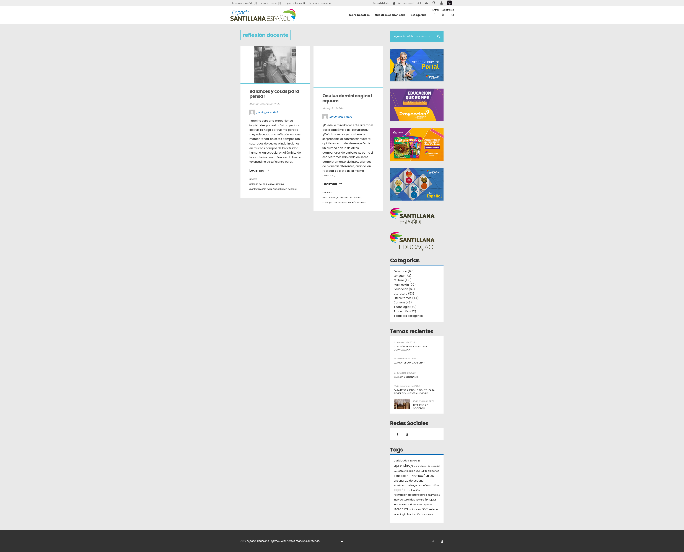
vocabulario (428, 514)
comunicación (406, 471)
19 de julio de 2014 (333, 108)
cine (396, 471)
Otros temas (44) (406, 298)
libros (419, 504)
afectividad (415, 461)
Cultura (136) (403, 280)
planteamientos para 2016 (263, 188)
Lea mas (256, 170)
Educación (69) (404, 289)
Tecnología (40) (405, 307)
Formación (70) (405, 285)
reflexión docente (287, 188)
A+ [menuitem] (419, 3)
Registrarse (447, 10)
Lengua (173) (402, 276)
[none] (433, 3)
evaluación (413, 490)
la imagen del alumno (349, 197)
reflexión (434, 509)
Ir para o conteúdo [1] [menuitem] (244, 3)
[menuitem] (271, 3)
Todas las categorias (408, 316)
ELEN (411, 476)
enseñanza (424, 475)
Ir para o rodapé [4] (320, 3)
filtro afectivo (329, 197)
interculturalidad (404, 499)
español (400, 490)
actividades (401, 460)
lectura (420, 499)
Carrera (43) (403, 302)
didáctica (433, 471)
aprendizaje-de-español (427, 466)
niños (425, 509)
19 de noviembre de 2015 (264, 104)
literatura (401, 509)
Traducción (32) (405, 311)
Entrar (435, 10)
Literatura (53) (404, 294)
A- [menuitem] (426, 3)
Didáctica (327, 192)
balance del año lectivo (262, 183)
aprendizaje (403, 465)
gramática (434, 494)
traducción (414, 514)
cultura (421, 470)
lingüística (427, 504)
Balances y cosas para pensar (274, 93)
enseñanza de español (409, 481)
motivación (415, 509)
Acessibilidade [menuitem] (381, 3)
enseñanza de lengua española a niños (416, 485)
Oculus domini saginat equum (347, 98)
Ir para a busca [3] (295, 3)
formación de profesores (410, 495)
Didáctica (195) (404, 271)
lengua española (405, 504)
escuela (280, 183)
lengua (430, 499)
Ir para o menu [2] (271, 3)
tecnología (400, 514)
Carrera (253, 178)
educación (401, 476)
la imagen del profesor (334, 202)
